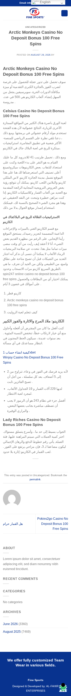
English (44, 2)
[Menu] (5, 13)
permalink (35, 479)
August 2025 (12, 631)
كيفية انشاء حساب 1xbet (19, 352)
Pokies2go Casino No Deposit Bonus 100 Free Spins (52, 523)
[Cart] (64, 13)
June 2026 (10, 624)
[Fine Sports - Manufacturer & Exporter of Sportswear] (34, 13)
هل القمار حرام (13, 523)
